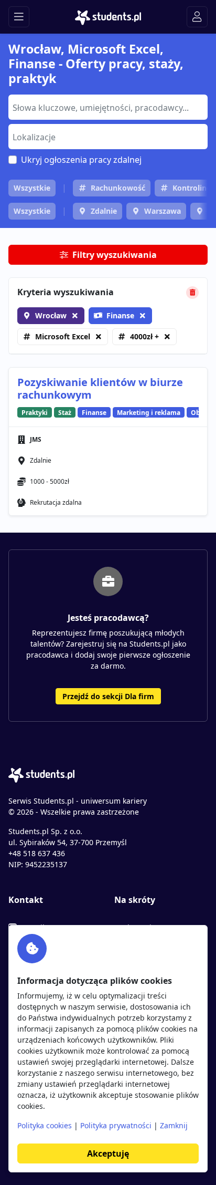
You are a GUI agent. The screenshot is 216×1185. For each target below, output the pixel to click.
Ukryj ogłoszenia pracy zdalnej (81, 159)
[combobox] (108, 107)
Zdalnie (104, 211)
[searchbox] (107, 106)
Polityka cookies (44, 1125)
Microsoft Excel (62, 336)
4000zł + (144, 336)
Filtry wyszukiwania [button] (114, 255)
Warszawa (162, 211)
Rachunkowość (118, 188)
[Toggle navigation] (18, 16)
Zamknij (174, 1125)
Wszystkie (32, 188)
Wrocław (51, 315)
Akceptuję (108, 1153)
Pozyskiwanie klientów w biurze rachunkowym (100, 388)
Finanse (120, 315)
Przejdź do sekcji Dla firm (108, 696)
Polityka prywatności (116, 1125)
